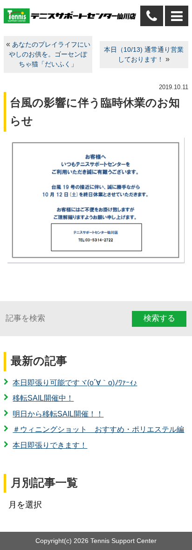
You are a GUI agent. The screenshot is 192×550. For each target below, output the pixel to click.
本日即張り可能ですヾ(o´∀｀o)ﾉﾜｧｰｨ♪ (75, 383)
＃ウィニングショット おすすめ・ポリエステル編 (98, 429)
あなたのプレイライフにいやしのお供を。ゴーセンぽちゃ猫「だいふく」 (49, 54)
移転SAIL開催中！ (43, 398)
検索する (159, 318)
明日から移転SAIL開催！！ (58, 414)
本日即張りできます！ (50, 445)
